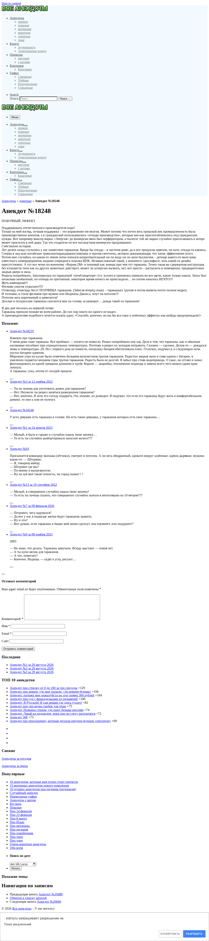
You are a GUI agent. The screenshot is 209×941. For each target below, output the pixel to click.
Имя (6, 626)
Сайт (5, 641)
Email (7, 633)
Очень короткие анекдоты (28, 844)
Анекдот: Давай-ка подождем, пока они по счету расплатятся (52, 713)
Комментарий (12, 619)
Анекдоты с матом (23, 800)
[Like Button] (11, 379)
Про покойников (22, 833)
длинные (25, 201)
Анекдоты (9, 201)
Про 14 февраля (21, 811)
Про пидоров (19, 829)
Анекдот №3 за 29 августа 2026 (31, 672)
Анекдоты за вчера (15, 766)
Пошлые (16, 807)
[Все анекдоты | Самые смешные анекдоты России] (26, 11)
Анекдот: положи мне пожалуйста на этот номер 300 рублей (52, 695)
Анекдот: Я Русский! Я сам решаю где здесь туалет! (46, 702)
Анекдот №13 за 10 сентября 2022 (33, 484)
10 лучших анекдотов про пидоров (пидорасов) (43, 789)
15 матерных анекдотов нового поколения (39, 785)
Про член (16, 840)
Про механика (20, 826)
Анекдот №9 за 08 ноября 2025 (31, 534)
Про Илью (17, 822)
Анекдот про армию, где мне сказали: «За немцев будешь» (50, 691)
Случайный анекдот (24, 793)
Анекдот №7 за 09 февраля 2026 (32, 506)
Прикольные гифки (23, 796)
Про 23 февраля (21, 815)
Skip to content (11, 3)
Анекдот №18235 (22, 331)
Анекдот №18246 (22, 410)
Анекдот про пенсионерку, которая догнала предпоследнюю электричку (60, 721)
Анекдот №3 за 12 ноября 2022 (31, 381)
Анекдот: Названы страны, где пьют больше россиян (46, 710)
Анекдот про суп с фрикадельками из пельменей (44, 699)
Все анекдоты (21, 908)
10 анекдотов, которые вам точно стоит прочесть (44, 782)
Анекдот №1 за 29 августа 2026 (31, 664)
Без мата (15, 804)
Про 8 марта (18, 818)
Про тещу (16, 837)
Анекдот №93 (19, 449)
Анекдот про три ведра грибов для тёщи (38, 706)
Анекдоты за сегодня (16, 758)
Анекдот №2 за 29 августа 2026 (31, 668)
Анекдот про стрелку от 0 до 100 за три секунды (43, 688)
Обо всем (16, 848)
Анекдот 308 (19, 717)
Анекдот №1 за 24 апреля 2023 (31, 427)
